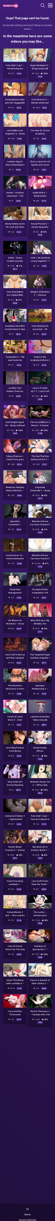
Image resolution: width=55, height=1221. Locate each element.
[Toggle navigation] (50, 5)
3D (27, 1209)
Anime (27, 1214)
